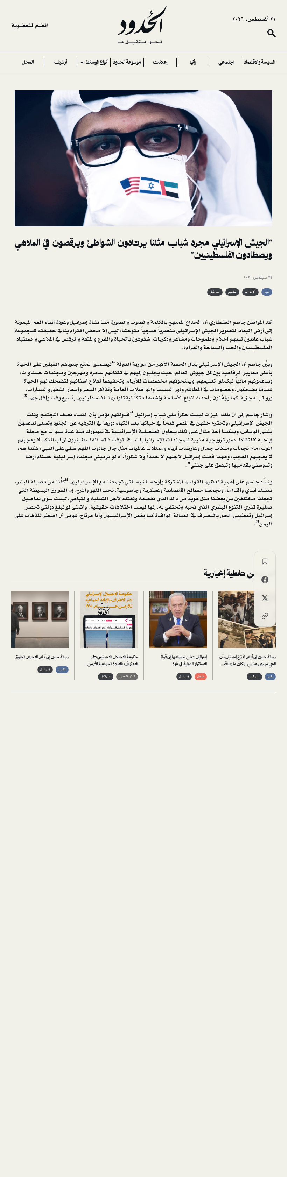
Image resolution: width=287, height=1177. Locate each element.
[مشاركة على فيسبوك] (265, 579)
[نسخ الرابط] (265, 616)
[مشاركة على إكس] (265, 597)
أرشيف (60, 62)
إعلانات (160, 62)
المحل (28, 62)
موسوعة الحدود (127, 62)
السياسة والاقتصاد (259, 62)
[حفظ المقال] (265, 561)
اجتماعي (226, 62)
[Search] (271, 33)
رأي (193, 62)
